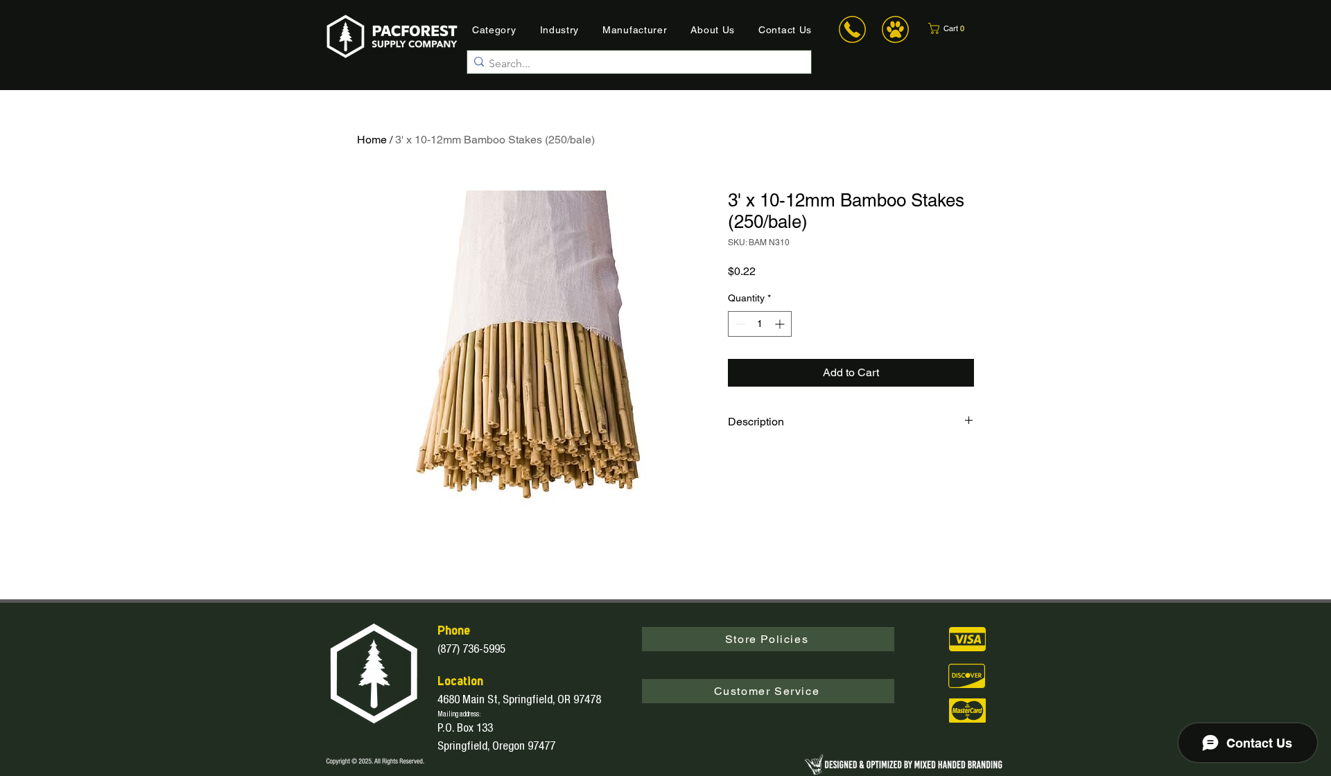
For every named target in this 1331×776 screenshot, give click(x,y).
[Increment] (781, 324)
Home (372, 139)
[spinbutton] (759, 324)
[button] (955, 28)
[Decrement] (738, 324)
